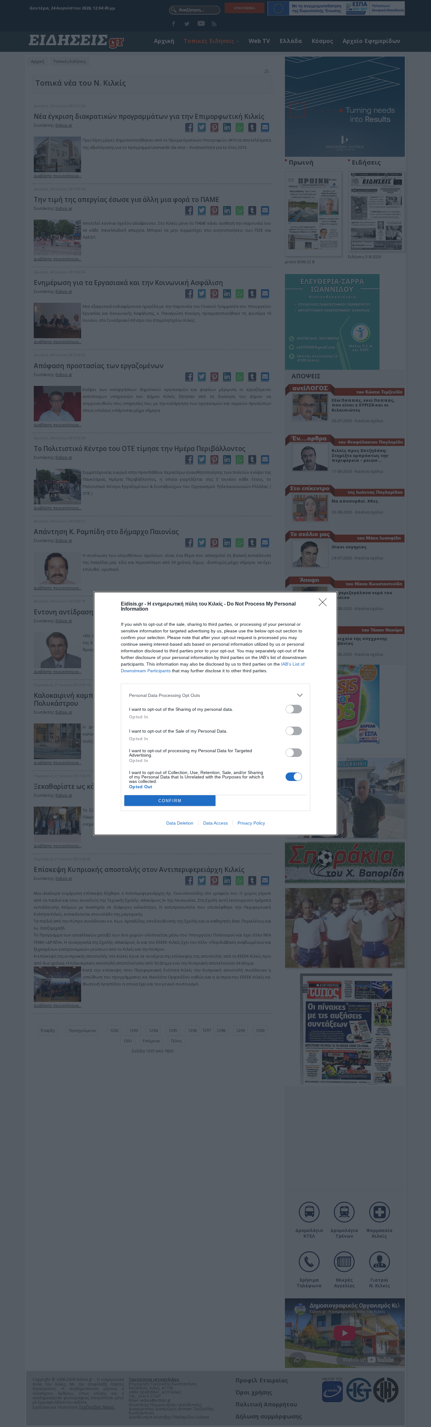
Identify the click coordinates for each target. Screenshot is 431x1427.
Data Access (215, 823)
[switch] (294, 709)
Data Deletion (179, 823)
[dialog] (215, 713)
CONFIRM (170, 800)
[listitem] (215, 695)
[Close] (325, 604)
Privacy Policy (251, 823)
